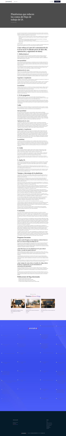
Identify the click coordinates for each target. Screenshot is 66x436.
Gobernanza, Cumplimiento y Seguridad (48, 427)
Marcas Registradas (48, 425)
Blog (47, 421)
